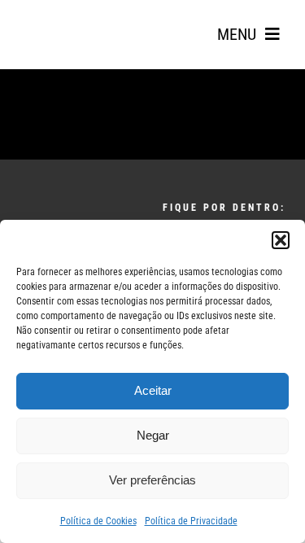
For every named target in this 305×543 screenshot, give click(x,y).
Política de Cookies (98, 521)
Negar (153, 435)
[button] (280, 240)
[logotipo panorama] (65, 17)
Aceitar (153, 390)
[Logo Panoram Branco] (72, 215)
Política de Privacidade (191, 521)
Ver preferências (152, 480)
